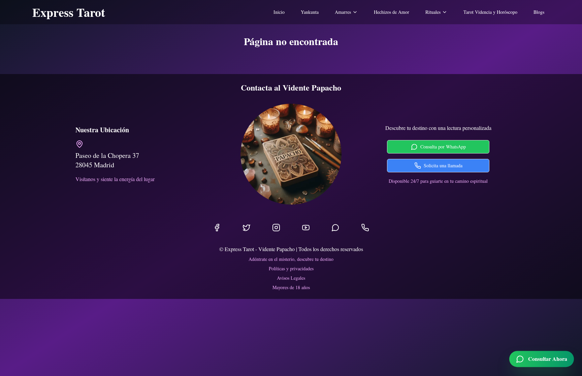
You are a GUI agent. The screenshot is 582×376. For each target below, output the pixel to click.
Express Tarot (68, 12)
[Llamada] (365, 227)
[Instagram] (276, 227)
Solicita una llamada (443, 165)
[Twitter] (246, 227)
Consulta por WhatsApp (443, 146)
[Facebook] (216, 227)
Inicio (279, 12)
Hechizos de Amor (391, 12)
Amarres (343, 12)
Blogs (539, 12)
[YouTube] (305, 227)
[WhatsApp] (335, 227)
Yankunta (310, 12)
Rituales (433, 12)
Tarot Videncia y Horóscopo (490, 12)
